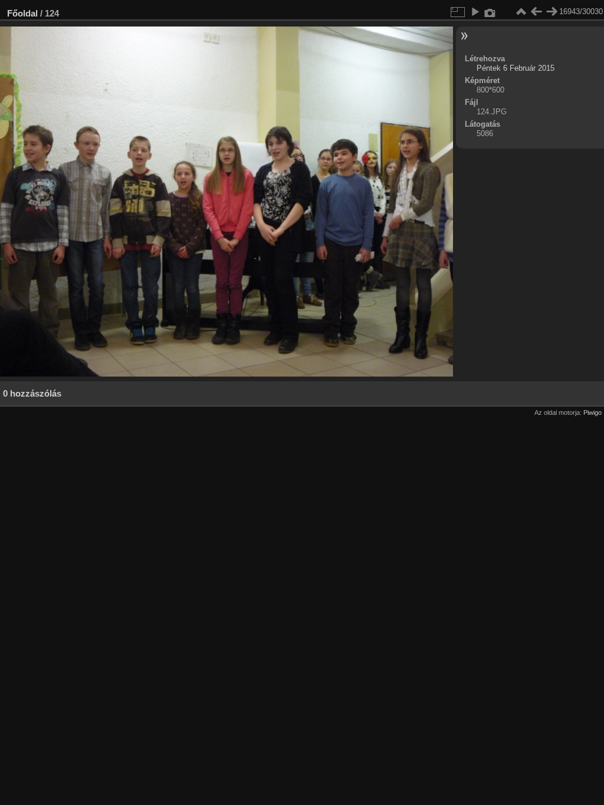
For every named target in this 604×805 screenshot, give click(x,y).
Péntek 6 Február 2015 (515, 68)
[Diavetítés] (474, 11)
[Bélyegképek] (520, 11)
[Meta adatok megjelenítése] (490, 11)
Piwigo (592, 412)
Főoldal (22, 13)
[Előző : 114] (536, 11)
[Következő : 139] (551, 11)
